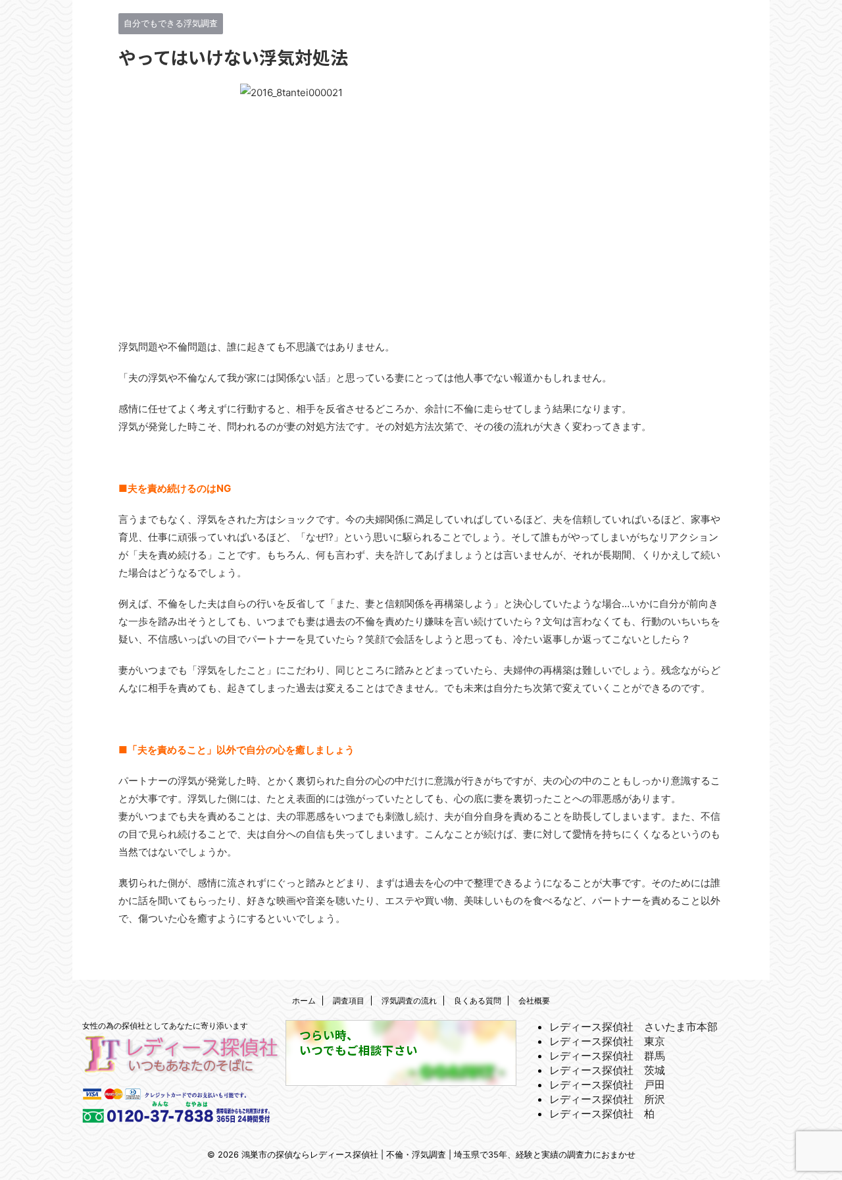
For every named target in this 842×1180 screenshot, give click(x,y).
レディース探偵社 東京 (607, 1041)
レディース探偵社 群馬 (607, 1055)
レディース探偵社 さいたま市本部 (633, 1026)
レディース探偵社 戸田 (607, 1084)
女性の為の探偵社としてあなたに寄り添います (165, 1026)
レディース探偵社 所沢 (607, 1099)
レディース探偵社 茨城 (607, 1070)
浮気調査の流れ (409, 1001)
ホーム (304, 1001)
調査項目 (348, 1001)
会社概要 (534, 1001)
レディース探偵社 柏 (602, 1113)
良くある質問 (477, 1001)
